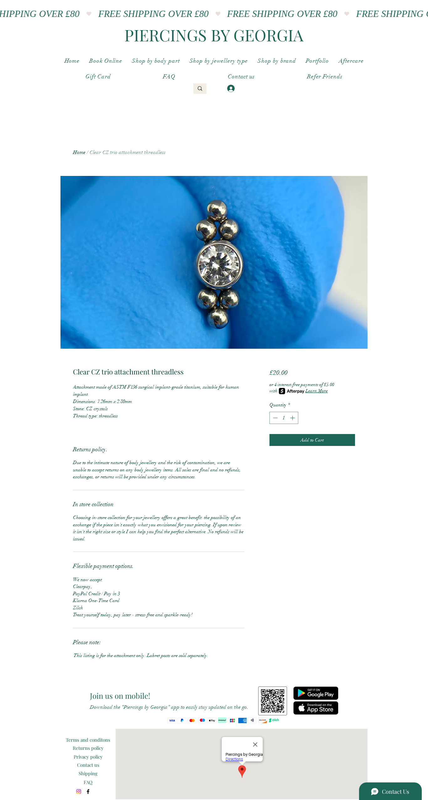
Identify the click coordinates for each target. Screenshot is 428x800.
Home (79, 152)
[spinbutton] (284, 418)
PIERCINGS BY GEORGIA (213, 34)
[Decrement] (274, 418)
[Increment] (293, 418)
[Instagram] (79, 791)
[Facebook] (88, 791)
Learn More (316, 391)
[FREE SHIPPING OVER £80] (214, 13)
